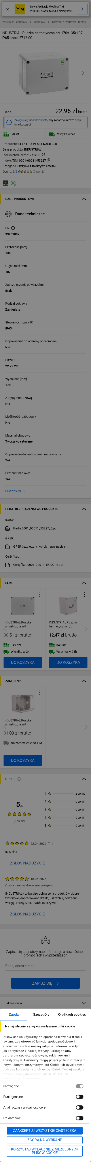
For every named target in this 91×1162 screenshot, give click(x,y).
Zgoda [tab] (14, 1014)
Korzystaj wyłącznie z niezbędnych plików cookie (44, 1151)
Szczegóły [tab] (41, 1014)
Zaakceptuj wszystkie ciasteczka (44, 1131)
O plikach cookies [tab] (72, 1014)
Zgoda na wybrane (44, 1140)
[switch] (79, 1097)
